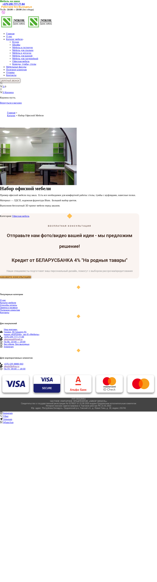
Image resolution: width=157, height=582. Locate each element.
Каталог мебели (14, 39)
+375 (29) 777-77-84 (13, 4)
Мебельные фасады (16, 67)
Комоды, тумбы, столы (24, 64)
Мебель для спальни (22, 50)
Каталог (11, 115)
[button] (15, 277)
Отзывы (10, 72)
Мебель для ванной (22, 55)
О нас (9, 36)
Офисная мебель (20, 61)
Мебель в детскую (21, 53)
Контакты (11, 75)
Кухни (15, 42)
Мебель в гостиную (22, 47)
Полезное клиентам (16, 69)
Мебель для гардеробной (25, 58)
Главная (10, 33)
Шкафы (16, 44)
